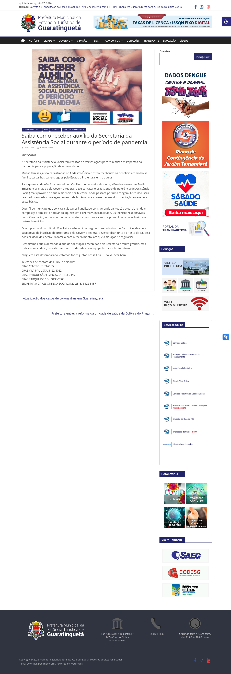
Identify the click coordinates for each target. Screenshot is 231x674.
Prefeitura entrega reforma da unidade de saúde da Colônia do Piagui (102, 313)
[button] (226, 21)
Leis (96, 40)
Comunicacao (46, 147)
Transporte (151, 40)
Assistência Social (31, 129)
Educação (169, 40)
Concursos (112, 40)
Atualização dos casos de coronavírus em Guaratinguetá (61, 298)
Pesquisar (164, 51)
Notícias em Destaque (74, 129)
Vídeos (184, 40)
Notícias (34, 40)
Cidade (48, 40)
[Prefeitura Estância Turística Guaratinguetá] (23, 40)
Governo (64, 40)
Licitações (133, 40)
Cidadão (82, 40)
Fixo (46, 129)
